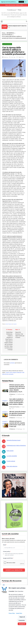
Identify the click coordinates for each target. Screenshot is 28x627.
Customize (22, 620)
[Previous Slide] (24, 5)
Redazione (6, 57)
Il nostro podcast (11, 461)
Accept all (22, 624)
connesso (12, 363)
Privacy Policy (12, 613)
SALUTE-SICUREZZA (7, 44)
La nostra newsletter (12, 456)
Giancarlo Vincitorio (14, 407)
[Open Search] (26, 21)
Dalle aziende (10, 450)
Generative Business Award (13, 440)
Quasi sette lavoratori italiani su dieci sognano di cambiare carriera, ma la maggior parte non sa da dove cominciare (12, 5)
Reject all (22, 617)
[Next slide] (26, 5)
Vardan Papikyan (9, 324)
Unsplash (15, 324)
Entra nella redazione (12, 466)
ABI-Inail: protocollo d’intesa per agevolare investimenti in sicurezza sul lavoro (17, 413)
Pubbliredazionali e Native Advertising (16, 445)
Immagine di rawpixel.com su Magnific (5, 423)
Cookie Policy (19, 613)
